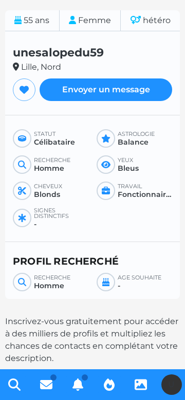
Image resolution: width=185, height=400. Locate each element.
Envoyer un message (106, 89)
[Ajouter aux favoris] (24, 89)
